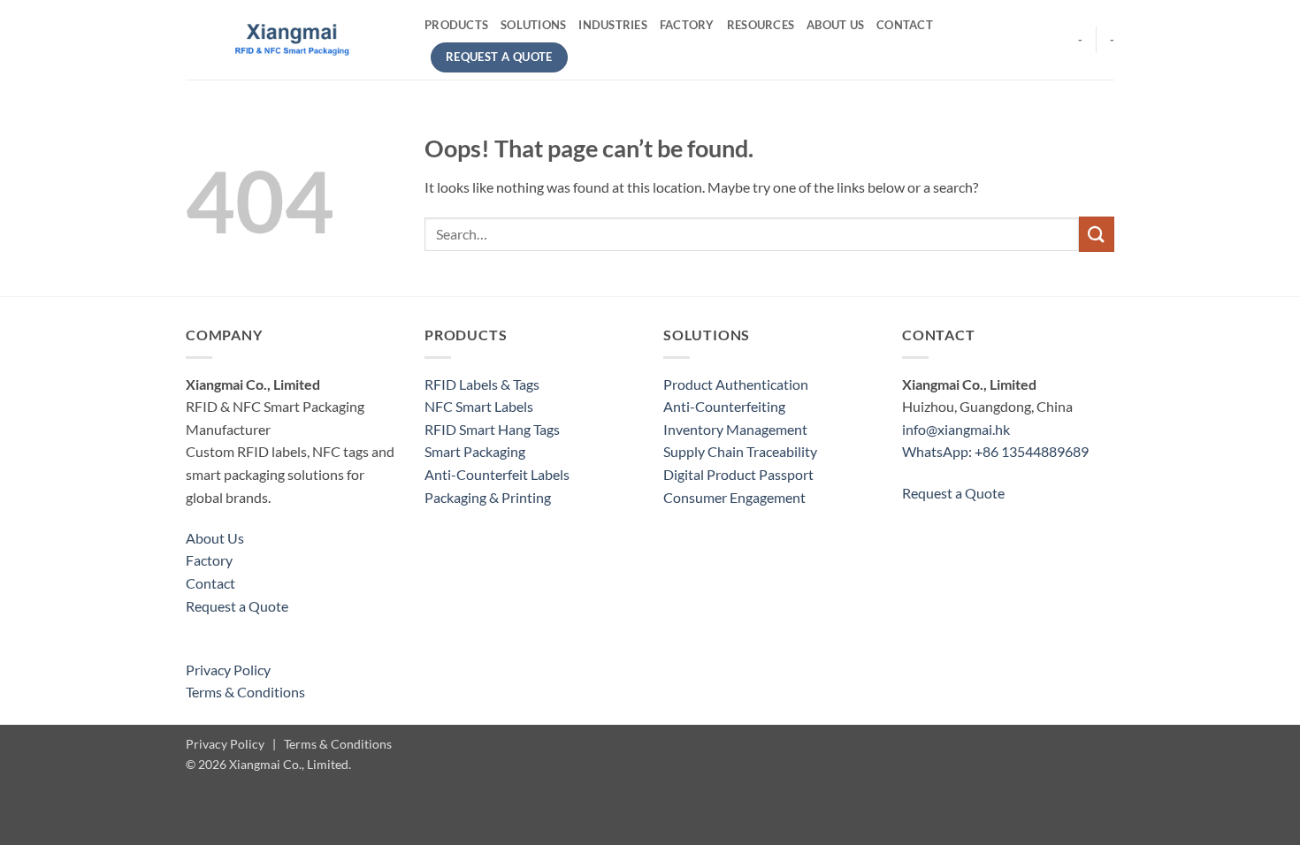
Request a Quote (237, 606)
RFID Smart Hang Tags (492, 429)
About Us (835, 25)
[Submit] (1096, 234)
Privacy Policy (228, 669)
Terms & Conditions (245, 691)
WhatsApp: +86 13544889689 (995, 451)
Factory (687, 25)
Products (456, 25)
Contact (904, 25)
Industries (612, 25)
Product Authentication (735, 384)
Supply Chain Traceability (740, 451)
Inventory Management (735, 429)
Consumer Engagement (734, 497)
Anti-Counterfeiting (724, 406)
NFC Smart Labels (478, 406)
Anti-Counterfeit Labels (497, 474)
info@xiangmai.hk (956, 429)
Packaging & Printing (487, 497)
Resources (760, 25)
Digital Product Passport (738, 474)
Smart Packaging (474, 451)
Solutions (533, 25)
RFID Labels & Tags (481, 384)
